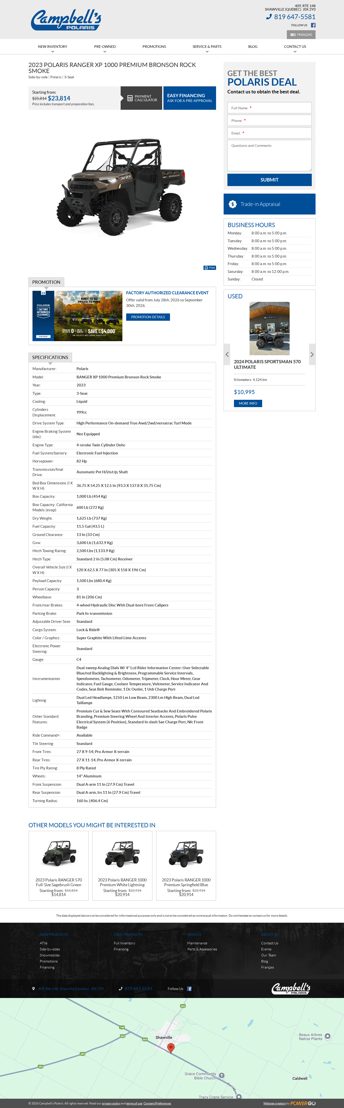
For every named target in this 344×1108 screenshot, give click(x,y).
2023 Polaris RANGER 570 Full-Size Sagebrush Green (59, 882)
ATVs (43, 943)
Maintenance (197, 943)
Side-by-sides (50, 949)
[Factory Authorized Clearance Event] (77, 316)
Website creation (274, 1103)
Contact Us (269, 943)
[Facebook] (313, 25)
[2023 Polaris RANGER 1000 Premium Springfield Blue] (186, 854)
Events (266, 949)
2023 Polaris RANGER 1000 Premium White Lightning (122, 882)
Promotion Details (148, 317)
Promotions (49, 961)
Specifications (50, 357)
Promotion (46, 282)
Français (304, 34)
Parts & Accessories (202, 949)
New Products (54, 935)
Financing (47, 967)
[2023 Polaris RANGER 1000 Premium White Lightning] (122, 854)
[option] (269, 354)
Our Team (268, 955)
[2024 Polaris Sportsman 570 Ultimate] (269, 328)
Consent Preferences (157, 1103)
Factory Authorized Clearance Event (167, 293)
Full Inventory (124, 943)
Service (194, 935)
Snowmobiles (50, 955)
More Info (248, 403)
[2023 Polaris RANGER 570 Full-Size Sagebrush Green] (59, 854)
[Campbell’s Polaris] (66, 19)
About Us (269, 935)
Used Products (128, 935)
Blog (264, 961)
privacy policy (111, 1103)
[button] (227, 354)
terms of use (134, 1103)
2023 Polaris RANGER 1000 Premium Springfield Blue (186, 882)
